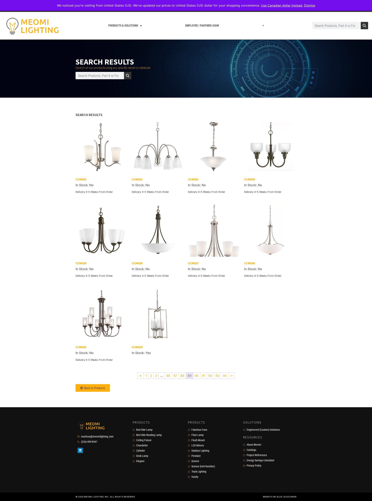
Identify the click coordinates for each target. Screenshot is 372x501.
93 (218, 376)
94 (225, 376)
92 (210, 376)
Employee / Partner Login (202, 25)
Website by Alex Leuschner (279, 496)
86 (168, 376)
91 (203, 376)
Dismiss (309, 5)
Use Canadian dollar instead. (282, 5)
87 (175, 376)
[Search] (364, 25)
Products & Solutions (123, 25)
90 (197, 376)
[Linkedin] (80, 450)
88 (182, 376)
